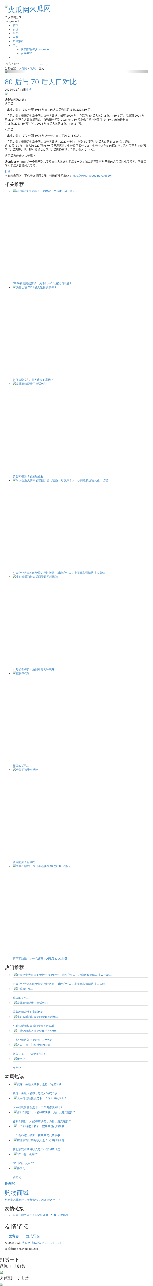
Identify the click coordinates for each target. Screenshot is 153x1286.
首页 (15, 25)
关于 (15, 45)
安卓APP (26, 53)
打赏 (7, 171)
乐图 (15, 33)
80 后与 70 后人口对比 (41, 81)
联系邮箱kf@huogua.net (36, 49)
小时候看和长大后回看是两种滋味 (34, 669)
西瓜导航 (33, 1235)
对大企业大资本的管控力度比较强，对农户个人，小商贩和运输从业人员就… (60, 573)
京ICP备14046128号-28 (46, 1243)
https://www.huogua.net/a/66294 (92, 175)
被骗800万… (21, 765)
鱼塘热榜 (18, 41)
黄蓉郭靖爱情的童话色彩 (28, 476)
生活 (28, 89)
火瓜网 (40, 8)
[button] (15, 71)
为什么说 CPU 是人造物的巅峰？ (33, 380)
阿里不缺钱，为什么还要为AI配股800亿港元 (40, 958)
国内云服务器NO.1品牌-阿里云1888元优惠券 (41, 1215)
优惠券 (13, 1235)
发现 (15, 29)
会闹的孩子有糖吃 (24, 862)
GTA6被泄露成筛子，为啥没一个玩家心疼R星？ (42, 283)
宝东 (15, 37)
